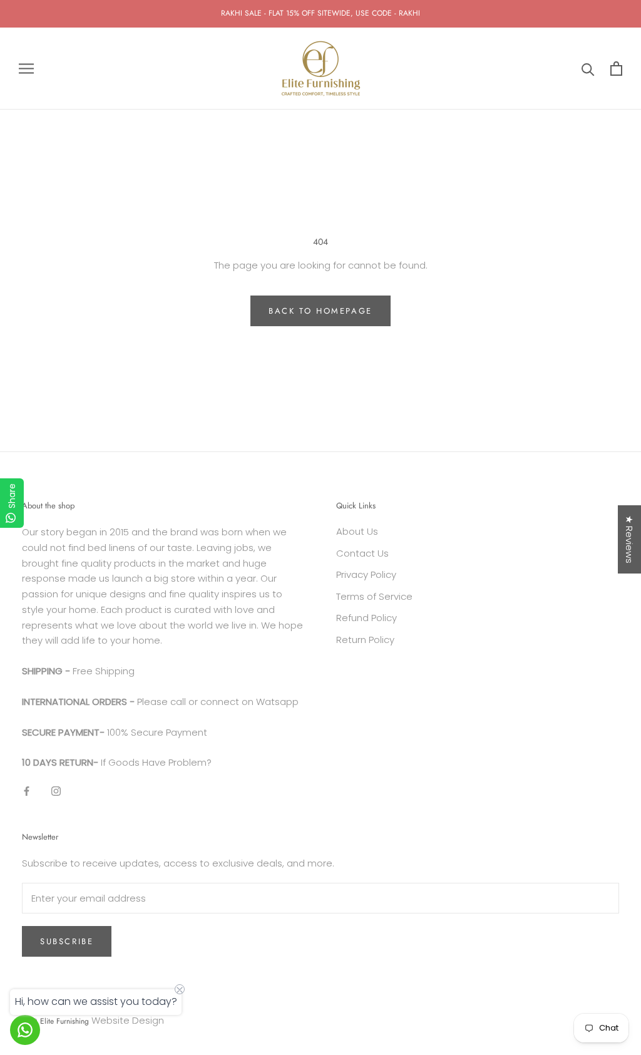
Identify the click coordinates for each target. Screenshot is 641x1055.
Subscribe (66, 941)
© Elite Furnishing (60, 1021)
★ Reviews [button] (629, 539)
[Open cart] (616, 68)
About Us (357, 531)
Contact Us (362, 553)
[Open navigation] (26, 68)
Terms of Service (374, 596)
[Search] (588, 68)
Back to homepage (320, 311)
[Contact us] (25, 1030)
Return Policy (365, 639)
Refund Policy (366, 617)
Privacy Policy (366, 574)
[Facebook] (26, 791)
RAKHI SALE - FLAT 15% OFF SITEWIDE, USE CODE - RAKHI (320, 13)
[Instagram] (56, 791)
